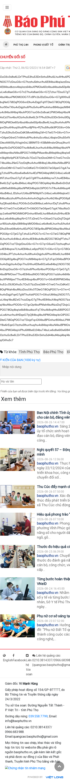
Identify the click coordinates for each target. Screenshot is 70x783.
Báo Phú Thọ (53, 352)
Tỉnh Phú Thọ (29, 352)
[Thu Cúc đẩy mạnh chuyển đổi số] (17, 496)
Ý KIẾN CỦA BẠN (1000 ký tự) (20, 360)
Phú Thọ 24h (20, 44)
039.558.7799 (38, 716)
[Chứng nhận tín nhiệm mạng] (25, 768)
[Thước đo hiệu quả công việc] (17, 556)
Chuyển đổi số (12, 57)
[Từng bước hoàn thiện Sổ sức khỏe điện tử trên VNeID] (17, 589)
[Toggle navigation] (7, 7)
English (8, 660)
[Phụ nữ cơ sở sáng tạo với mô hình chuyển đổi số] (17, 626)
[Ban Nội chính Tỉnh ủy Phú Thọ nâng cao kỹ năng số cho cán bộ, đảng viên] (17, 422)
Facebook (19, 660)
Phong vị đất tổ (43, 44)
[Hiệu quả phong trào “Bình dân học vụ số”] (17, 524)
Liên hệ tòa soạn (29, 667)
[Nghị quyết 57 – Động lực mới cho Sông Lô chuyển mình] (17, 459)
